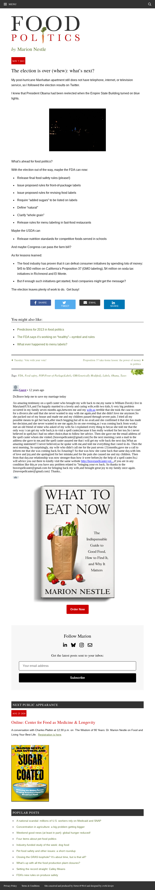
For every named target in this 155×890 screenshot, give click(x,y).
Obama (115, 375)
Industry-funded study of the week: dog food (42, 844)
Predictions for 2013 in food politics (40, 329)
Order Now (77, 609)
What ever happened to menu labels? (42, 344)
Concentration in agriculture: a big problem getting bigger (50, 826)
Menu (13, 4)
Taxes (123, 375)
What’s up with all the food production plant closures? (48, 862)
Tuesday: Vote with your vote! (30, 360)
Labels (106, 375)
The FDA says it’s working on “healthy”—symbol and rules (56, 337)
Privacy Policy (10, 885)
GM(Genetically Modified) (87, 375)
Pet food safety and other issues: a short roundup (46, 850)
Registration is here (49, 734)
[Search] (149, 4)
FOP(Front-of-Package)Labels (55, 375)
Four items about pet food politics (36, 838)
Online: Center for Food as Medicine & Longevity (53, 722)
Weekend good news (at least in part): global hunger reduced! (53, 832)
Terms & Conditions (31, 885)
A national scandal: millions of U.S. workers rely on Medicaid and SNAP (58, 820)
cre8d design (108, 885)
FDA (20, 375)
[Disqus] (77, 431)
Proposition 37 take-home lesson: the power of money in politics (112, 362)
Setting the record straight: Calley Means (40, 868)
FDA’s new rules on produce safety (37, 875)
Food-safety (31, 375)
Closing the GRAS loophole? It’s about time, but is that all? (51, 856)
